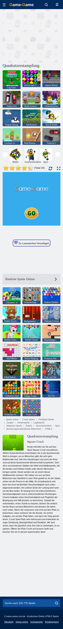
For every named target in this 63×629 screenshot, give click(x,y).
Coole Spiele (28, 419)
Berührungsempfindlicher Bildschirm (23, 429)
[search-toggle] (46, 4)
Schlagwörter (36, 622)
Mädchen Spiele (14, 426)
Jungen (10, 422)
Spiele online (12, 419)
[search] (56, 603)
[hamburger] (4, 4)
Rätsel (28, 426)
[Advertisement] (47, 36)
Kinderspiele (23, 422)
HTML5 (48, 429)
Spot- (57, 426)
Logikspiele (38, 422)
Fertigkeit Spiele (46, 419)
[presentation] (5, 154)
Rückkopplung (52, 622)
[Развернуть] (58, 168)
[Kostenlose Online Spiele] (21, 4)
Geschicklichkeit (43, 426)
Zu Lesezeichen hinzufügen (33, 243)
